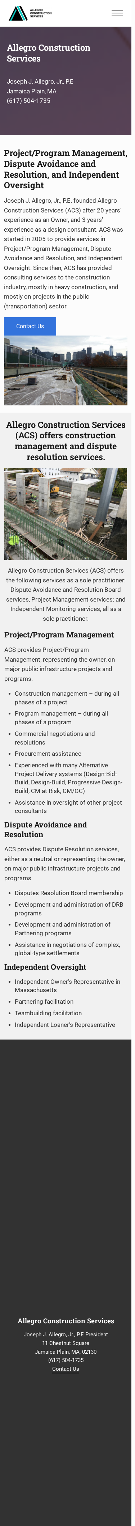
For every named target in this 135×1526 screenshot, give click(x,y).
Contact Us (30, 326)
